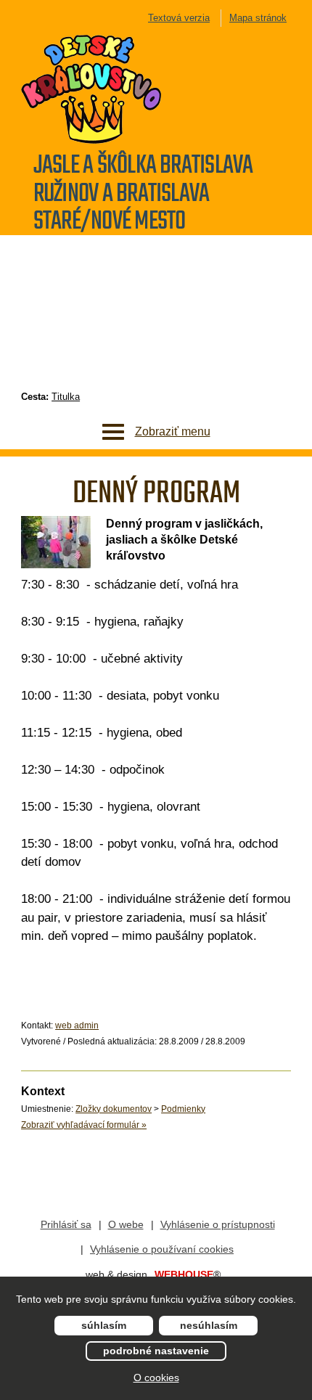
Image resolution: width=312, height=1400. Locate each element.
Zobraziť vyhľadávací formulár (84, 1125)
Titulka (66, 396)
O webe (126, 1224)
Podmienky (183, 1109)
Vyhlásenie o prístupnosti (217, 1224)
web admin (77, 1025)
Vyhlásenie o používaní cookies (162, 1249)
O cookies (156, 1377)
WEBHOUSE (188, 1274)
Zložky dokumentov (113, 1109)
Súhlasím (103, 1325)
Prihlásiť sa (66, 1224)
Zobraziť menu (172, 431)
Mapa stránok (258, 17)
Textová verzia (179, 17)
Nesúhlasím (208, 1325)
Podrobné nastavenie (156, 1350)
